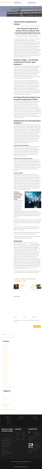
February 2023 (5, 349)
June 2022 (5, 370)
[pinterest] (24, 463)
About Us (18, 434)
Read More (30, 440)
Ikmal (4, 396)
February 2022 (5, 381)
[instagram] (22, 463)
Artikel (4, 393)
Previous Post (22, 286)
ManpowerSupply (6, 2)
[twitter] (20, 463)
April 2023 (5, 344)
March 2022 (5, 378)
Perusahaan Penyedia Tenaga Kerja (35, 25)
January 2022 (5, 383)
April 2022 (5, 375)
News (4, 401)
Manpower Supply (6, 399)
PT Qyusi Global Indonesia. (32, 268)
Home (17, 432)
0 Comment (26, 25)
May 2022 (4, 373)
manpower (28, 244)
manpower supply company (32, 278)
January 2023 (5, 352)
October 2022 (5, 360)
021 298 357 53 (17, 278)
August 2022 (5, 365)
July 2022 (4, 368)
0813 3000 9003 (24, 278)
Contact (24, 436)
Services (24, 432)
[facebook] (18, 463)
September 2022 (6, 362)
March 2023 (5, 346)
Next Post (32, 287)
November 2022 (6, 357)
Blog (23, 434)
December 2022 (6, 354)
